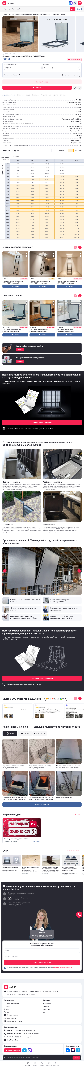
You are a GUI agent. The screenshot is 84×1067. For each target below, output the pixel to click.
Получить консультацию (42, 962)
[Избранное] (79, 88)
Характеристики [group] (8, 95)
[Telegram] (24, 1050)
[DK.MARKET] (4, 3)
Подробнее (20, 349)
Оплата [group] (44, 95)
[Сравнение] (75, 88)
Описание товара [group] (23, 95)
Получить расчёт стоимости (42, 678)
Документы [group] (53, 95)
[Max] (30, 1050)
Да (72, 9)
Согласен (76, 1057)
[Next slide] (80, 247)
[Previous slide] (5, 571)
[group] (11, 865)
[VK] (68, 1050)
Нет (78, 9)
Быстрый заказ (42, 82)
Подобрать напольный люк (42, 422)
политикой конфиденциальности (62, 967)
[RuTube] (73, 1050)
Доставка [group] (35, 95)
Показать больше (42, 804)
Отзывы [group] (63, 95)
